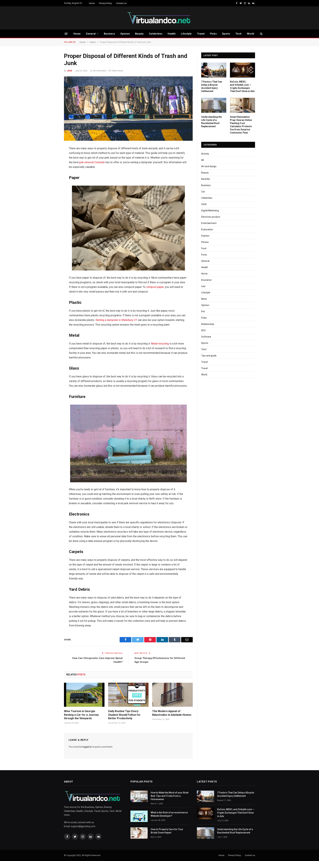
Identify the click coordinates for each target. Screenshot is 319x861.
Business (109, 33)
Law (203, 286)
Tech (238, 33)
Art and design (208, 166)
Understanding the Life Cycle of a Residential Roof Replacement (211, 122)
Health (172, 33)
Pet (203, 311)
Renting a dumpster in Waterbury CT (116, 320)
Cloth (204, 204)
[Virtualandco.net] (159, 18)
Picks (213, 33)
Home (92, 3)
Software (206, 336)
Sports (226, 33)
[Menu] (66, 33)
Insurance (206, 280)
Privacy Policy (105, 3)
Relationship (207, 324)
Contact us (121, 3)
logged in (87, 746)
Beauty (139, 33)
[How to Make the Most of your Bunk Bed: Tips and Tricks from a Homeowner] (139, 796)
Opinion (125, 33)
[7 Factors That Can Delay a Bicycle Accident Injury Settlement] (213, 70)
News (204, 299)
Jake (69, 71)
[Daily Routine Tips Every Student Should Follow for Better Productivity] (128, 695)
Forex (204, 254)
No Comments (99, 71)
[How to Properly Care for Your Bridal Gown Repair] (139, 833)
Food (203, 248)
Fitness (205, 242)
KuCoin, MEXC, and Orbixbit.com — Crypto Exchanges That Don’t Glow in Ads (242, 86)
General (91, 33)
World (250, 33)
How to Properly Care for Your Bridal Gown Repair (167, 831)
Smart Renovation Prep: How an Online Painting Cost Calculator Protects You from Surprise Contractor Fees (241, 125)
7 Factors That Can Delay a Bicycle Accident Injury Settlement (211, 86)
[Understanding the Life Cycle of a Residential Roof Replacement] (213, 105)
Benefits (205, 179)
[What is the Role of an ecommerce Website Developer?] (139, 816)
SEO (203, 330)
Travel (201, 33)
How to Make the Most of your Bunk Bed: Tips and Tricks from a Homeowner (169, 796)
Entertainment (208, 223)
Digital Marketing (210, 210)
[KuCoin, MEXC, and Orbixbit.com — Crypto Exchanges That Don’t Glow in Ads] (242, 70)
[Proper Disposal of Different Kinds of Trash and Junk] (128, 108)
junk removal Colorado (92, 162)
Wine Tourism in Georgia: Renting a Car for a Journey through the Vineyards (81, 715)
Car (203, 191)
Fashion (205, 235)
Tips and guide (208, 355)
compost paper (155, 287)
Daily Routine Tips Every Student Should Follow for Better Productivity (124, 715)
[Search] (261, 34)
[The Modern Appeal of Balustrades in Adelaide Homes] (172, 695)
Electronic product (210, 216)
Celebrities (155, 33)
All (202, 160)
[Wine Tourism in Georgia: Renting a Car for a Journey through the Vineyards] (84, 695)
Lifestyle (186, 33)
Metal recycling (160, 343)
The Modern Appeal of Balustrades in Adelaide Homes (171, 713)
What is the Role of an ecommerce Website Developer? (169, 814)
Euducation (207, 229)
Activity (205, 153)
